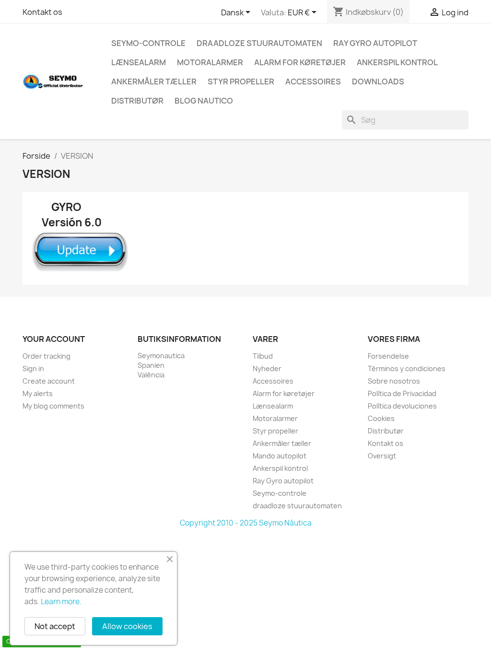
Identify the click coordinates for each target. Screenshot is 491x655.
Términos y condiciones (406, 368)
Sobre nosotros (394, 381)
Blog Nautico (204, 100)
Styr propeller (241, 81)
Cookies (381, 418)
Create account (49, 381)
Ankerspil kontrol (397, 62)
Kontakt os (42, 12)
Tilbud (263, 356)
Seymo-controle (148, 43)
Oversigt (382, 455)
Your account (54, 339)
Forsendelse (388, 356)
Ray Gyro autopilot (375, 43)
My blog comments (53, 405)
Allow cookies (127, 626)
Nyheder (267, 368)
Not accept (55, 626)
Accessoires (313, 81)
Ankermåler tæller (154, 81)
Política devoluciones (402, 405)
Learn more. (61, 602)
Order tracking (46, 356)
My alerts (38, 393)
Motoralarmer (210, 62)
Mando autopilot (279, 455)
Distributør (137, 100)
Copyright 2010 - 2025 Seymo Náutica (246, 523)
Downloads (378, 81)
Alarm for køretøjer (300, 62)
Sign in (33, 368)
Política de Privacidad (402, 393)
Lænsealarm (138, 62)
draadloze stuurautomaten (259, 43)
